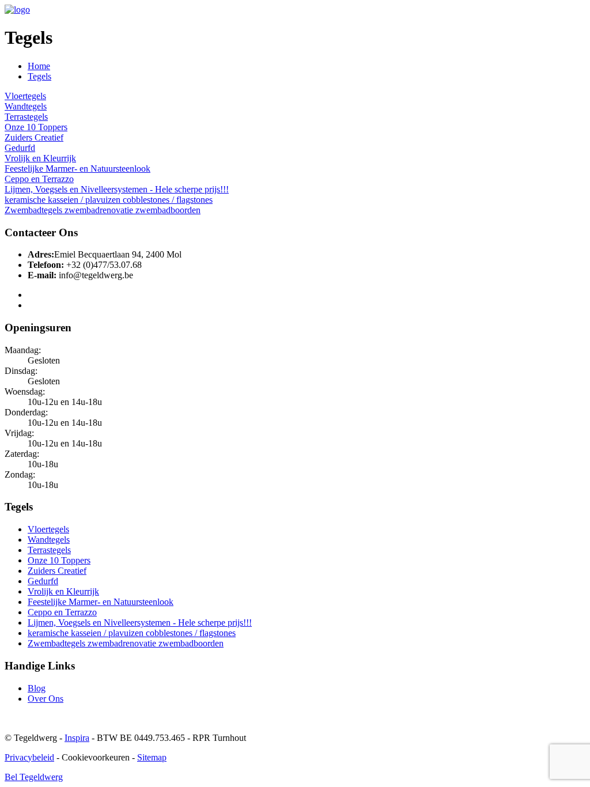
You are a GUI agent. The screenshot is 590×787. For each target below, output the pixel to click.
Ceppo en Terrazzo (39, 179)
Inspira (77, 738)
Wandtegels (26, 106)
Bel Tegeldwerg (34, 777)
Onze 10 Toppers (36, 127)
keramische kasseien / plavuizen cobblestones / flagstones (109, 200)
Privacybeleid (29, 757)
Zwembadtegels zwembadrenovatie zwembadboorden (103, 210)
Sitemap (152, 757)
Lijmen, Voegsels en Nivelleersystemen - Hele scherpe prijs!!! (117, 189)
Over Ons (45, 698)
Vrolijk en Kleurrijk (40, 158)
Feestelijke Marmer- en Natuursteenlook (77, 168)
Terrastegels (26, 117)
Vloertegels (25, 96)
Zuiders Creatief (34, 137)
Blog (37, 688)
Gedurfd (20, 148)
